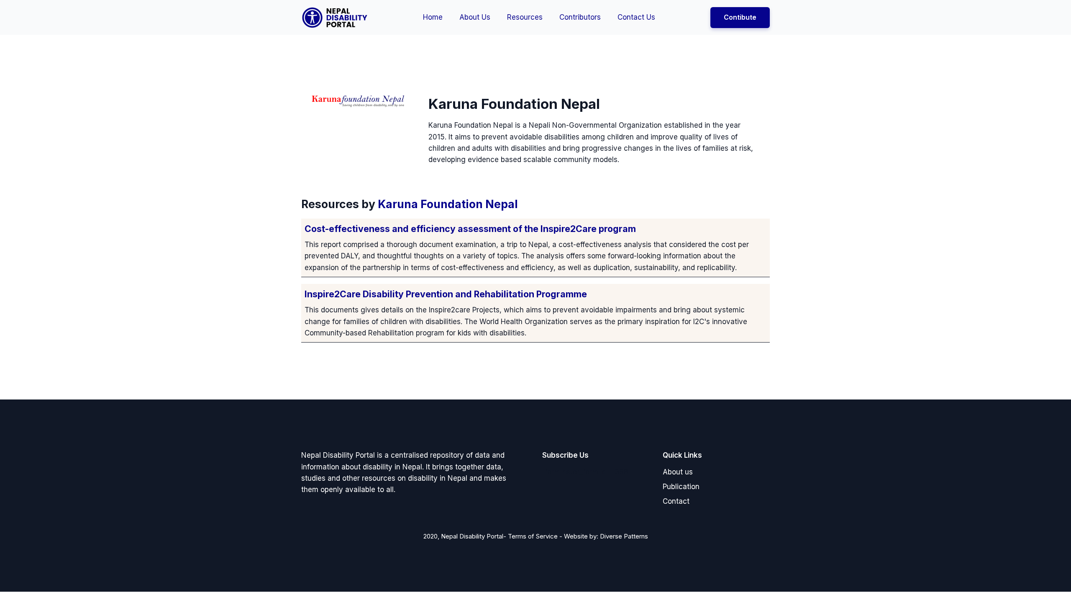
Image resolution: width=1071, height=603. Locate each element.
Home (433, 17)
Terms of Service (533, 536)
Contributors (580, 17)
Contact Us (636, 17)
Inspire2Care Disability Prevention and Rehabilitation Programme (446, 294)
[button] (678, 472)
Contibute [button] (740, 17)
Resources (525, 17)
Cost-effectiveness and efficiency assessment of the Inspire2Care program (470, 228)
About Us (474, 17)
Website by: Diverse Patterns (606, 536)
